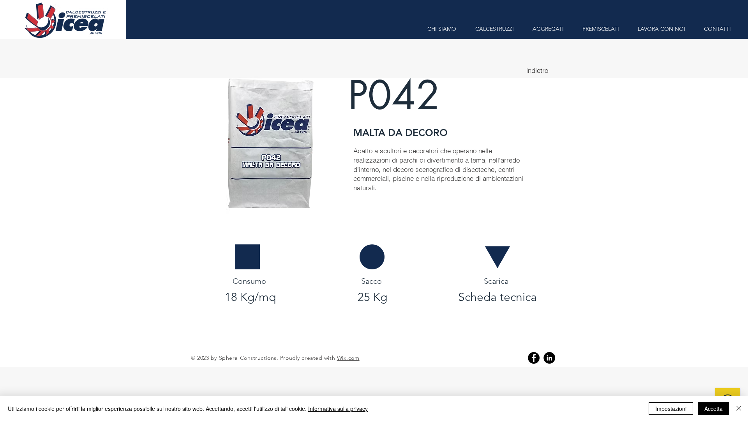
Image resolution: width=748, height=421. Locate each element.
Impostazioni (670, 408)
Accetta (713, 408)
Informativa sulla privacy (338, 408)
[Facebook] (534, 358)
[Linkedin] (549, 358)
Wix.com (348, 357)
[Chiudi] (738, 408)
